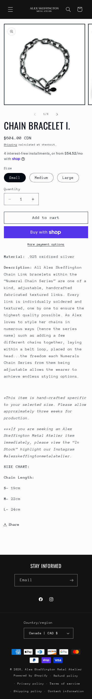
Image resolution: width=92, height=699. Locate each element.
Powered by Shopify (31, 675)
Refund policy (66, 675)
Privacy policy (30, 683)
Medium (41, 178)
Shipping (10, 144)
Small (14, 178)
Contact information (66, 691)
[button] (10, 9)
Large (68, 178)
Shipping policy (28, 691)
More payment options (46, 244)
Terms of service (65, 683)
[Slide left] (34, 114)
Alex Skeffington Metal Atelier (53, 669)
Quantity (12, 189)
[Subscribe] (71, 580)
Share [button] (14, 525)
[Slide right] (57, 114)
